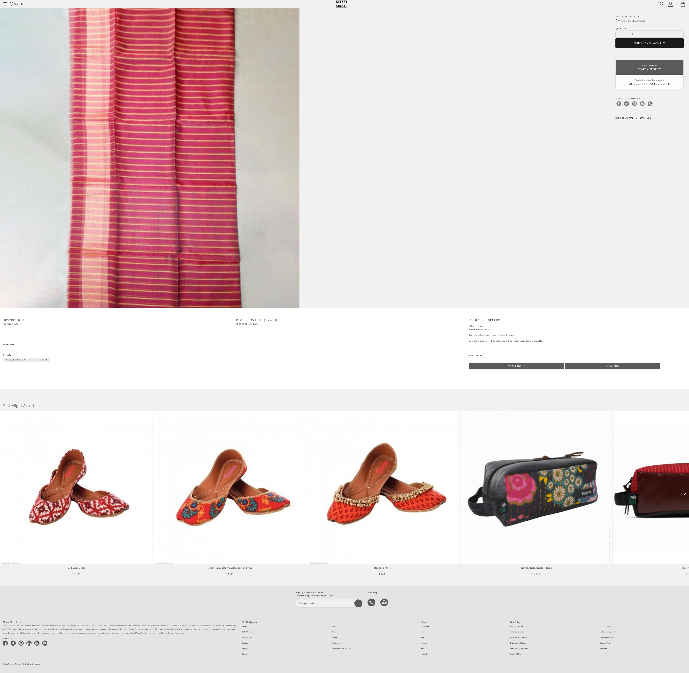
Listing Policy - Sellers (609, 632)
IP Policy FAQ (605, 626)
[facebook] (618, 103)
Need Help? (633, 117)
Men (422, 637)
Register (245, 654)
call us (371, 602)
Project (334, 637)
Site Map (603, 648)
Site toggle (5, 4)
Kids (423, 648)
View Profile (516, 366)
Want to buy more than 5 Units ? (649, 82)
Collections (425, 626)
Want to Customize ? (649, 67)
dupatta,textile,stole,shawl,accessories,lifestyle (26, 360)
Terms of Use (515, 654)
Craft (333, 626)
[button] (684, 493)
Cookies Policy (605, 643)
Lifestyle (424, 654)
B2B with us (247, 632)
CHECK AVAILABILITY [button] (649, 43)
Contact (245, 643)
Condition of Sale (607, 637)
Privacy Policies (516, 626)
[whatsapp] (650, 103)
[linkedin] (642, 103)
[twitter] (626, 103)
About (244, 626)
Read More (9, 344)
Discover (334, 632)
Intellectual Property (518, 637)
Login (244, 648)
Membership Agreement (519, 648)
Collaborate (336, 643)
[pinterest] (634, 103)
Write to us (384, 602)
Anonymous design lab (341, 648)
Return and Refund (518, 643)
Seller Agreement (517, 632)
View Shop (612, 366)
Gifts (423, 632)
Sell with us (247, 637)
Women (424, 643)
